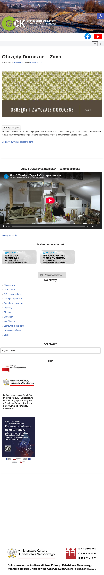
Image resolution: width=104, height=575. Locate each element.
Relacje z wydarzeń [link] (13, 299)
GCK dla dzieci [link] (11, 290)
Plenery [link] (7, 312)
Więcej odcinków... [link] (10, 235)
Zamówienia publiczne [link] (14, 326)
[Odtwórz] (3, 226)
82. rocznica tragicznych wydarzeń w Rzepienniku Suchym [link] (16, 259)
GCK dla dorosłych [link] (12, 294)
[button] (52, 28)
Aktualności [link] (18, 62)
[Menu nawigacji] (95, 43)
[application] (52, 200)
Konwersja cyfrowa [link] (12, 330)
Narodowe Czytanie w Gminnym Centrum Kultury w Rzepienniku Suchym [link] (54, 259)
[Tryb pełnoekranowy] (97, 226)
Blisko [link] (7, 335)
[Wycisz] (93, 226)
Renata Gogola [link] (36, 62)
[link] (100, 16)
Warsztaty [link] (8, 317)
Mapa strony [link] (9, 285)
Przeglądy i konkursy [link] (13, 303)
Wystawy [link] (8, 308)
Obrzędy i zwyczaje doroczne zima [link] (17, 142)
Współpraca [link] (9, 321)
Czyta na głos (12, 128)
